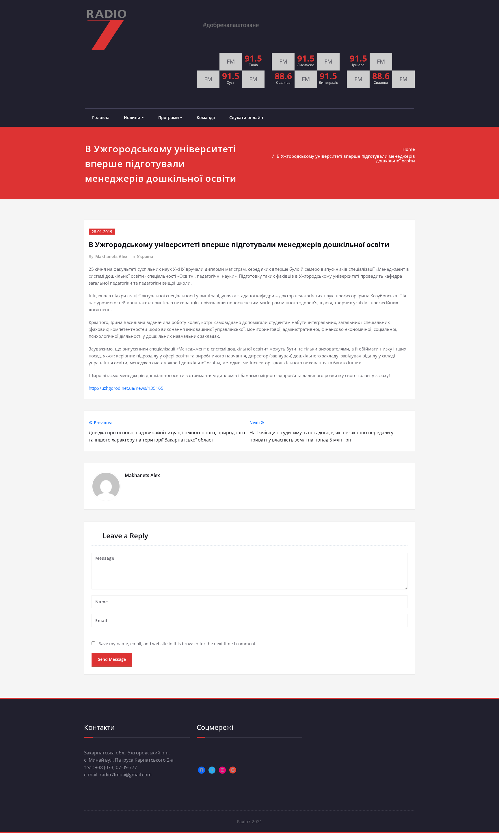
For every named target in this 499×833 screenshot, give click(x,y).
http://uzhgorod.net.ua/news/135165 (126, 388)
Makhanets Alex (111, 256)
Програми (168, 117)
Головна (100, 117)
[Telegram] (211, 770)
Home (409, 149)
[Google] (232, 770)
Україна (145, 256)
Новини (132, 117)
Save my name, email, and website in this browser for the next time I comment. (177, 643)
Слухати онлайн (246, 117)
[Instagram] (222, 770)
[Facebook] (201, 770)
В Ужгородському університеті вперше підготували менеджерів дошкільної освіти (346, 158)
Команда (206, 117)
